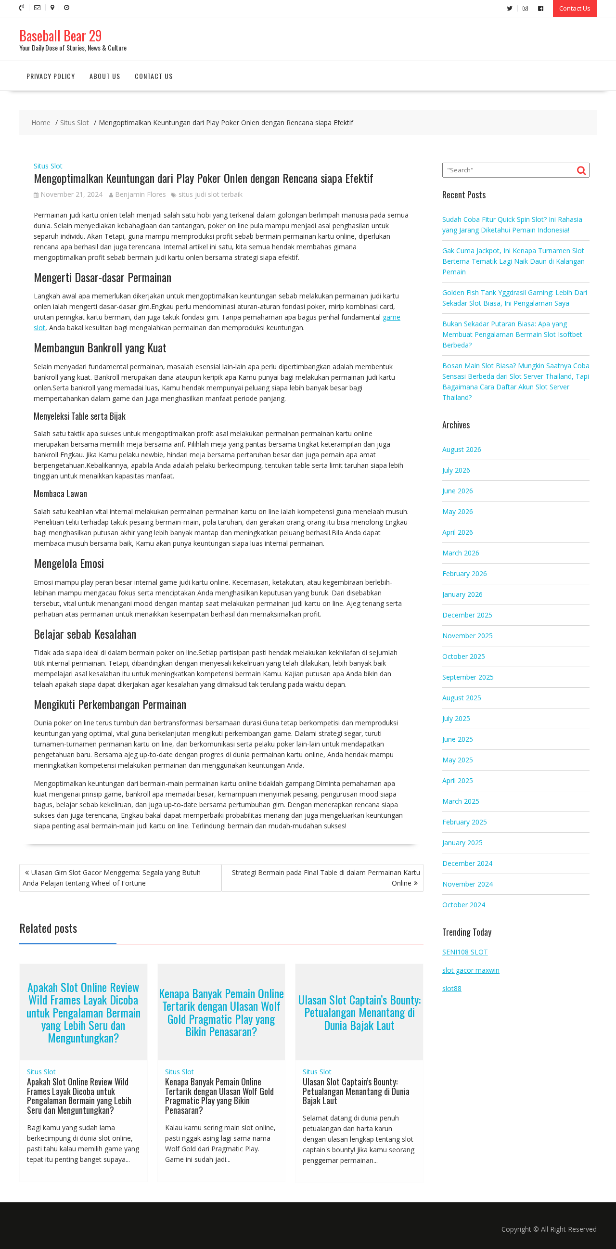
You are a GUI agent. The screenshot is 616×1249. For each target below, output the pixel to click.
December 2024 (467, 863)
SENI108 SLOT (465, 951)
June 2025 (457, 739)
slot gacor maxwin (471, 970)
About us (105, 76)
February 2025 (464, 821)
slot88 (452, 988)
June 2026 (457, 490)
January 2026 (462, 594)
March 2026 (460, 552)
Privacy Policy (50, 76)
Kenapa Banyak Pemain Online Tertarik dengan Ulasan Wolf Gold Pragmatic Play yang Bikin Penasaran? (221, 1012)
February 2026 (464, 573)
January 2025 (462, 842)
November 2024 (467, 883)
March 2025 (460, 801)
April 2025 (457, 780)
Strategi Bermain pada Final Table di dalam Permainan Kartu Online (326, 878)
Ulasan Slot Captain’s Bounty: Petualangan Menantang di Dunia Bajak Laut (359, 1012)
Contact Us (574, 8)
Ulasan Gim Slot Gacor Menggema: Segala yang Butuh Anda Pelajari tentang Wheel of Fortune (112, 878)
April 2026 (457, 532)
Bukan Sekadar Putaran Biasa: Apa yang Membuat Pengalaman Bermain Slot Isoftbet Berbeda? (512, 334)
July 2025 (456, 718)
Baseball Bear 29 (60, 35)
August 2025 (461, 697)
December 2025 (467, 614)
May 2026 (457, 511)
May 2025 (457, 759)
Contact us (154, 76)
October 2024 (463, 904)
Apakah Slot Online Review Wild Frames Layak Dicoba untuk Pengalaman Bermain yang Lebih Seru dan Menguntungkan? (83, 1012)
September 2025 (468, 677)
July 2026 (456, 470)
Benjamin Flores (140, 194)
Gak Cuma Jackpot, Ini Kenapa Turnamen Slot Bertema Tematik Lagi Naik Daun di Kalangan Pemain (513, 261)
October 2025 (463, 656)
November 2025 (467, 635)
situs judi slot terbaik (211, 194)
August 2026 (461, 449)
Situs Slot (48, 165)
